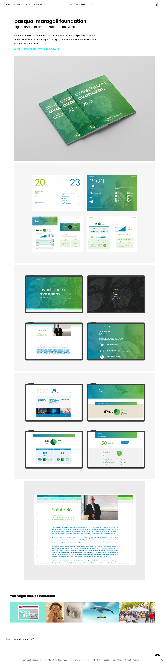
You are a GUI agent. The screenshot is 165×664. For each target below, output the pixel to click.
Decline (136, 659)
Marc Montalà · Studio (82, 5)
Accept (128, 659)
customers (40, 5)
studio (16, 5)
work (7, 5)
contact (27, 5)
